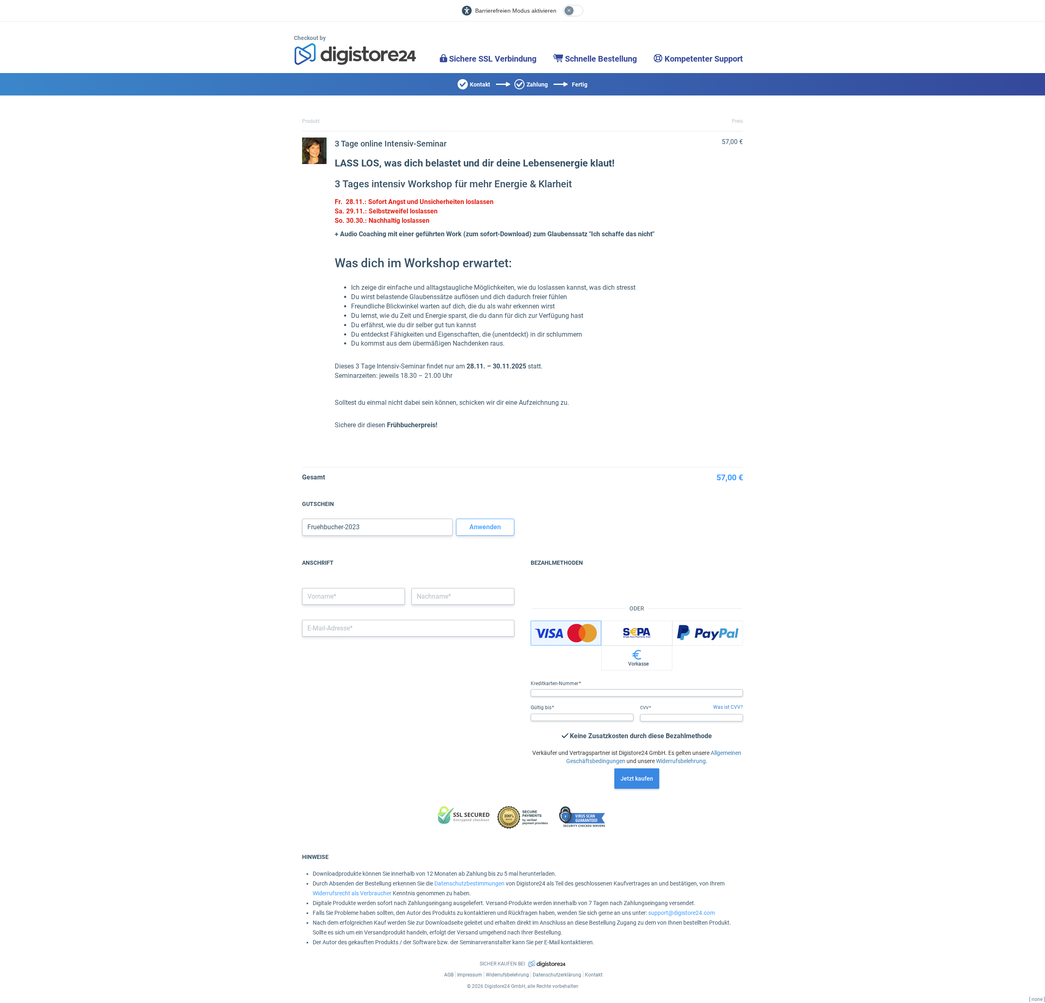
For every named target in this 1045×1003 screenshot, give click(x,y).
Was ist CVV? (728, 707)
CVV (645, 707)
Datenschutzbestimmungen (469, 883)
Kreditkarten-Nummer (555, 683)
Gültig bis (542, 707)
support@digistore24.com (681, 913)
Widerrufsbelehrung (681, 761)
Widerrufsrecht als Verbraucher (352, 893)
